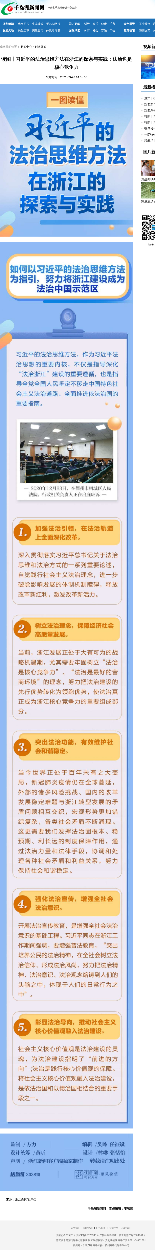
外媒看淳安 (53, 30)
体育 (87, 30)
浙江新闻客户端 (25, 1199)
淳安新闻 (8, 23)
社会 (95, 30)
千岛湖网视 (53, 23)
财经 (87, 23)
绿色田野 (129, 23)
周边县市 (37, 30)
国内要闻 (74, 23)
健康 (104, 23)
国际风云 (74, 30)
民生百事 (23, 30)
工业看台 (144, 23)
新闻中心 (26, 46)
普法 (104, 30)
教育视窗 (129, 30)
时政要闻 (40, 46)
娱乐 (95, 23)
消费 (112, 23)
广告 (112, 30)
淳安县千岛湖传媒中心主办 (62, 7)
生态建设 (37, 23)
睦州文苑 (144, 30)
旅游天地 (8, 30)
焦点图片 (23, 23)
